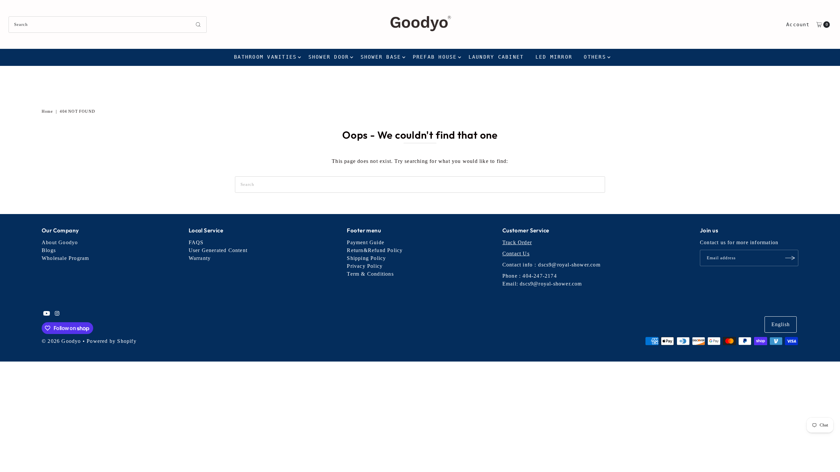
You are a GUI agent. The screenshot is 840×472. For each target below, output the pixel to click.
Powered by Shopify (111, 341)
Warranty (200, 258)
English (780, 324)
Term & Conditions (370, 274)
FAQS (196, 242)
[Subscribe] (790, 258)
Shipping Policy (366, 258)
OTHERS (595, 57)
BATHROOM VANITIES (265, 57)
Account (797, 25)
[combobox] (108, 24)
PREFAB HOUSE (435, 57)
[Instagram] (57, 314)
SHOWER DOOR (328, 57)
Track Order (517, 242)
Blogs (49, 250)
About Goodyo (60, 242)
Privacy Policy (365, 266)
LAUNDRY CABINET (496, 57)
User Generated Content (218, 250)
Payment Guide (365, 242)
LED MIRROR (554, 57)
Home (47, 111)
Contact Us (516, 253)
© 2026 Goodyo (61, 341)
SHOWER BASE (381, 57)
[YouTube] (46, 314)
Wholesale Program (65, 258)
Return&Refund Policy (375, 250)
